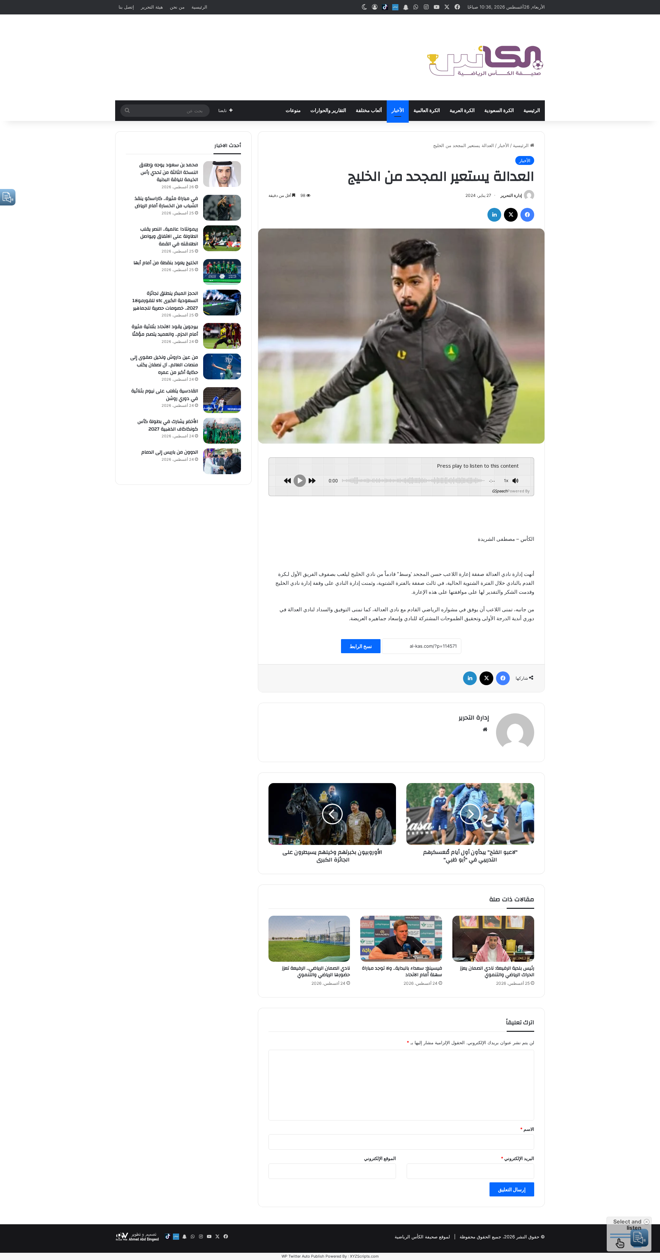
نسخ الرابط (361, 646)
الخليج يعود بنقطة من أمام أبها (165, 262)
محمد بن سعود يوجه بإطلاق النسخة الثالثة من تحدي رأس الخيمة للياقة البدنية (168, 172)
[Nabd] (395, 7)
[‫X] (511, 215)
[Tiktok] (385, 7)
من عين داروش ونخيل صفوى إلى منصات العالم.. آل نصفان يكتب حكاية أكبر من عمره (164, 365)
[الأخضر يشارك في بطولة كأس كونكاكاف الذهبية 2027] (222, 431)
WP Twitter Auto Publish (303, 1256)
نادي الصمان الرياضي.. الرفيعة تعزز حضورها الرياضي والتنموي (316, 971)
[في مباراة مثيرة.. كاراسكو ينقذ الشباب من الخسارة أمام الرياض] (222, 208)
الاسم (527, 1129)
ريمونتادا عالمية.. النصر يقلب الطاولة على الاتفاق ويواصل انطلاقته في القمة (169, 236)
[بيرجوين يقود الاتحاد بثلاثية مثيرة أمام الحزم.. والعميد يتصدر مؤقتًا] (222, 336)
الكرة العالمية (427, 110)
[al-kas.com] (485, 57)
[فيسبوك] (527, 215)
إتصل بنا (126, 7)
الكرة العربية (462, 110)
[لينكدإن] (494, 215)
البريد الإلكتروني (517, 1158)
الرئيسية (199, 7)
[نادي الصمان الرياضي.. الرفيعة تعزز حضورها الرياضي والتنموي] (309, 939)
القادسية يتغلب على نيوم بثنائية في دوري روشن (164, 395)
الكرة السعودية (499, 110)
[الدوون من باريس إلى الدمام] (222, 461)
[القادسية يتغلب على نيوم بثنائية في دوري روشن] (222, 400)
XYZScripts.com (364, 1256)
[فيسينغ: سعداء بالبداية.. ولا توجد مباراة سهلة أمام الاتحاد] (401, 939)
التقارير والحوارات (328, 110)
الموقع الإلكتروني (380, 1158)
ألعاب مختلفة (369, 110)
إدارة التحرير (511, 195)
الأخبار (398, 110)
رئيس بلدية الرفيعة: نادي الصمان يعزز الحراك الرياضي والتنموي (497, 971)
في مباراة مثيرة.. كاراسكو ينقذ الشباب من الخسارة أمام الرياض (166, 202)
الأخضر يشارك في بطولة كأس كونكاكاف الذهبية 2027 (168, 425)
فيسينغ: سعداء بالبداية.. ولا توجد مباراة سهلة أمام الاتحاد (402, 971)
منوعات (293, 110)
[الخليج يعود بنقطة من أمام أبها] (222, 272)
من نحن (177, 7)
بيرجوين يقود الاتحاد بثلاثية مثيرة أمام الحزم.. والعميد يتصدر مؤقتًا (165, 330)
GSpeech (499, 491)
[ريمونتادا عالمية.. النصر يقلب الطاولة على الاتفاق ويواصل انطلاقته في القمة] (222, 238)
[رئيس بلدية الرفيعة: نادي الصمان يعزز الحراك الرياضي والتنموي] (493, 939)
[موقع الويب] (485, 729)
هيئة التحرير (152, 7)
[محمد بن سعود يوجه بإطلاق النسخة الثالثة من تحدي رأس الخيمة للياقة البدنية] (222, 174)
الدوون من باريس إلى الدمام (169, 452)
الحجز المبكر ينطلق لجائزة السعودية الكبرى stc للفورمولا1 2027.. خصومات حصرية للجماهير (165, 301)
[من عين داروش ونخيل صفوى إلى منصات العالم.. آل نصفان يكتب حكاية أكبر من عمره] (222, 366)
